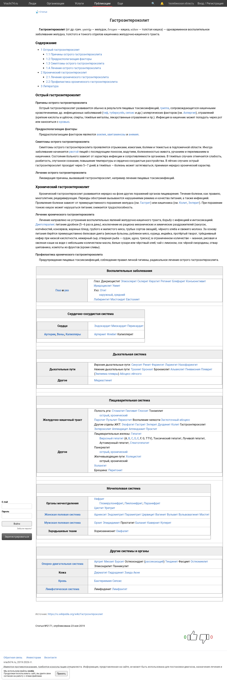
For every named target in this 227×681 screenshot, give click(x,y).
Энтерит (193, 202)
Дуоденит (164, 424)
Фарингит (158, 364)
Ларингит (171, 364)
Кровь (62, 581)
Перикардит (135, 326)
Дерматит (100, 572)
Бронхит (147, 369)
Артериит (100, 334)
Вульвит (172, 514)
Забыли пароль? (24, 528)
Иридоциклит (103, 285)
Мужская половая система (62, 522)
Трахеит (136, 369)
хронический (119, 415)
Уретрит (109, 508)
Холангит (100, 465)
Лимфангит (119, 589)
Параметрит (133, 514)
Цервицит (148, 514)
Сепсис (117, 581)
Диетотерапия (44, 224)
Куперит (165, 522)
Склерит (142, 281)
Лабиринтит (102, 299)
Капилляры (73, 334)
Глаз (58, 290)
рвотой (74, 151)
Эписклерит (129, 281)
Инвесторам (33, 657)
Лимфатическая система (62, 589)
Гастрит (145, 202)
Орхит (98, 522)
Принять (61, 673)
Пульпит (111, 420)
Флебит (112, 334)
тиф (105, 112)
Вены (60, 334)
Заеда (128, 572)
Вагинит (160, 514)
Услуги (79, 3)
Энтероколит (102, 429)
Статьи (43, 12)
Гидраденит (116, 572)
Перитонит (115, 470)
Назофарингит (188, 364)
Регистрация (215, 3)
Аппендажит (137, 429)
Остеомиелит (199, 561)
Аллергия (189, 112)
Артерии (50, 334)
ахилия (101, 134)
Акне (136, 572)
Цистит (99, 508)
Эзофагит (128, 424)
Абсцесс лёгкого (131, 373)
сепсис (130, 112)
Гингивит (131, 410)
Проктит (151, 429)
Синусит (136, 364)
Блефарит (178, 281)
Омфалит (122, 531)
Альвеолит (177, 369)
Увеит (116, 285)
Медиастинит (103, 380)
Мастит (204, 514)
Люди (32, 3)
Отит (103, 290)
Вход (201, 3)
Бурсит (119, 561)
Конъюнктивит (196, 281)
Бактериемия (103, 581)
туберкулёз (116, 112)
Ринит (147, 364)
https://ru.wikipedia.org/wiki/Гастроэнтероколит (75, 614)
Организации (55, 3)
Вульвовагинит (189, 514)
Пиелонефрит (134, 503)
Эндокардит (102, 326)
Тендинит (171, 561)
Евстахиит (133, 299)
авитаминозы (116, 134)
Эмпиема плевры (106, 373)
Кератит (154, 281)
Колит (183, 202)
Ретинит (166, 281)
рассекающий (154, 561)
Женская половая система (63, 514)
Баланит (140, 522)
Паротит (99, 420)
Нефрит (99, 499)
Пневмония (192, 369)
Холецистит (133, 456)
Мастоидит (117, 299)
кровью (64, 121)
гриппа (164, 108)
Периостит (125, 420)
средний (119, 294)
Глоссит (143, 410)
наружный (106, 294)
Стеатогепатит (139, 443)
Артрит (98, 561)
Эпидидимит (111, 522)
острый (104, 415)
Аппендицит (120, 429)
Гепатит (136, 433)
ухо (66, 290)
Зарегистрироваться (17, 536)
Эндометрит (115, 514)
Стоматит (118, 410)
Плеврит (206, 369)
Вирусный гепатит (111, 438)
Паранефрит (152, 503)
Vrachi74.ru (11, 3)
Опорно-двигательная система (62, 564)
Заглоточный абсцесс (175, 420)
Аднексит (100, 514)
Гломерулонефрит (111, 503)
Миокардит (119, 326)
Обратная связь (13, 657)
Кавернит (153, 522)
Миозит (109, 561)
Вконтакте (50, 657)
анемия (134, 134)
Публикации (102, 3)
